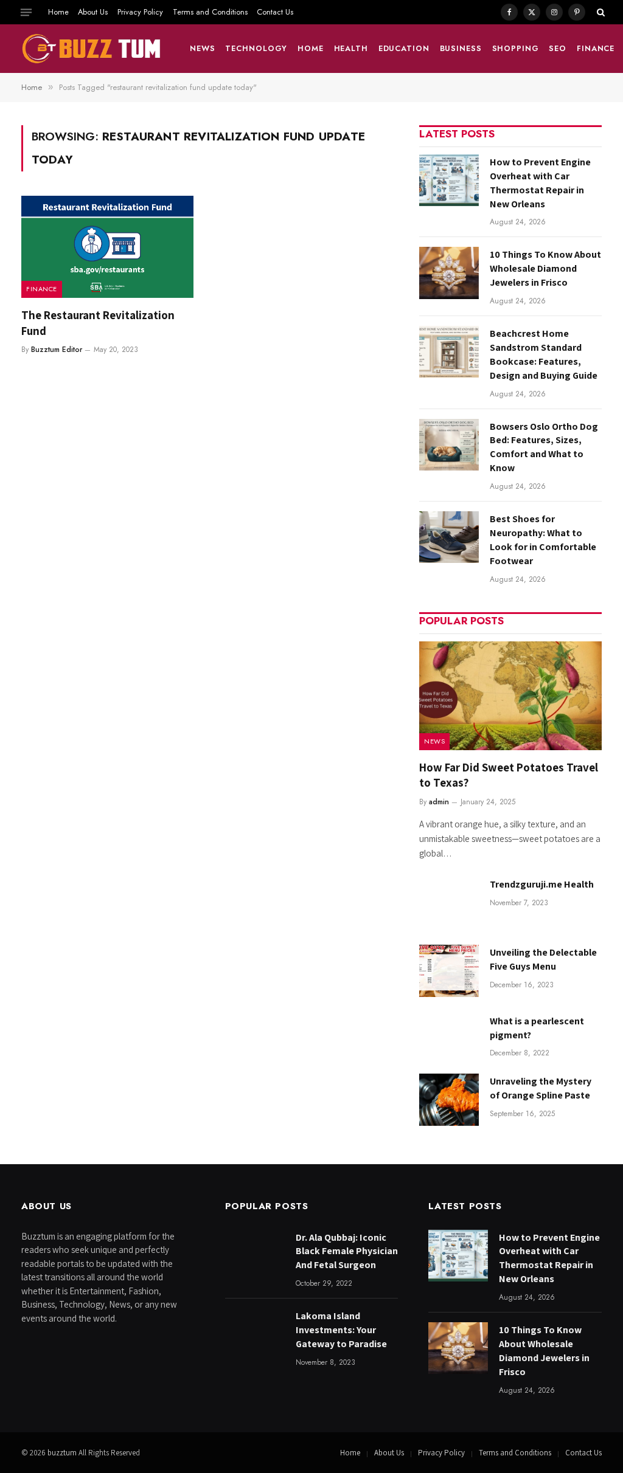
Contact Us (275, 12)
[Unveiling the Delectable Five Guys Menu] (449, 970)
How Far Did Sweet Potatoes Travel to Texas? (508, 775)
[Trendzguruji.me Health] (449, 902)
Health (351, 48)
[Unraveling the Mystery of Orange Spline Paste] (449, 1099)
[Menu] (26, 12)
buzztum (62, 1452)
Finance (595, 48)
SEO (557, 48)
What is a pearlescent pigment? (537, 1028)
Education (404, 48)
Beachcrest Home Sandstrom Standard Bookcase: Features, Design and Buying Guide (543, 354)
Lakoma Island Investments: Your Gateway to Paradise (341, 1329)
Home (58, 12)
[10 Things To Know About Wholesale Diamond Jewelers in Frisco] (449, 272)
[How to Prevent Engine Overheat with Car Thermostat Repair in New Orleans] (449, 180)
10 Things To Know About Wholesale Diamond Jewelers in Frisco (545, 268)
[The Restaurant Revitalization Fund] (107, 247)
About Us (93, 12)
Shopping (515, 48)
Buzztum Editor (56, 349)
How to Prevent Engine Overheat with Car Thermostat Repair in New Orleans (540, 183)
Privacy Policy (140, 12)
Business (461, 48)
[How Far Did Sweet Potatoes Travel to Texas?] (510, 695)
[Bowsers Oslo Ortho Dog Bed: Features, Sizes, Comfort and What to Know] (449, 445)
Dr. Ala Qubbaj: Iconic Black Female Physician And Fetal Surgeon (347, 1251)
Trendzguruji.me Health (542, 884)
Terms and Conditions (210, 12)
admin (439, 801)
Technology (256, 48)
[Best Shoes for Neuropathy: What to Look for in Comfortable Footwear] (449, 537)
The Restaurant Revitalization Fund (98, 323)
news (202, 48)
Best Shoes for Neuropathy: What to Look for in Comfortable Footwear (543, 539)
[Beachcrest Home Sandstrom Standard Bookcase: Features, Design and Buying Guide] (449, 352)
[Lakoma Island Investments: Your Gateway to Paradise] (255, 1334)
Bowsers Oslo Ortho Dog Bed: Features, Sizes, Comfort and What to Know (544, 447)
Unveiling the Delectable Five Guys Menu (543, 959)
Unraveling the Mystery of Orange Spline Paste (540, 1088)
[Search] (599, 12)
